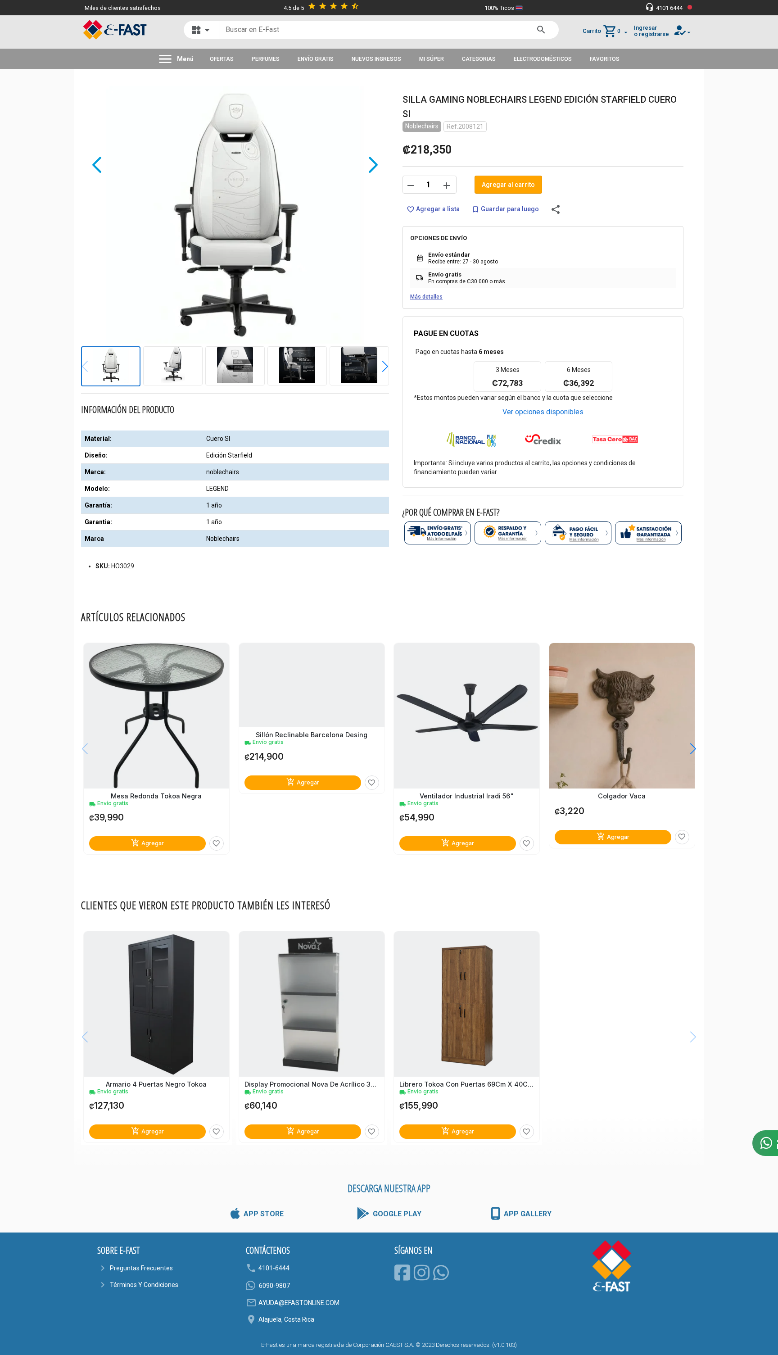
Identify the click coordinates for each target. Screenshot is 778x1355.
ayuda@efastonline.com (298, 1302)
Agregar (147, 842)
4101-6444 (273, 1268)
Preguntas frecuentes (141, 1268)
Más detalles (426, 297)
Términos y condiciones (144, 1284)
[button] (378, 366)
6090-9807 (274, 1285)
